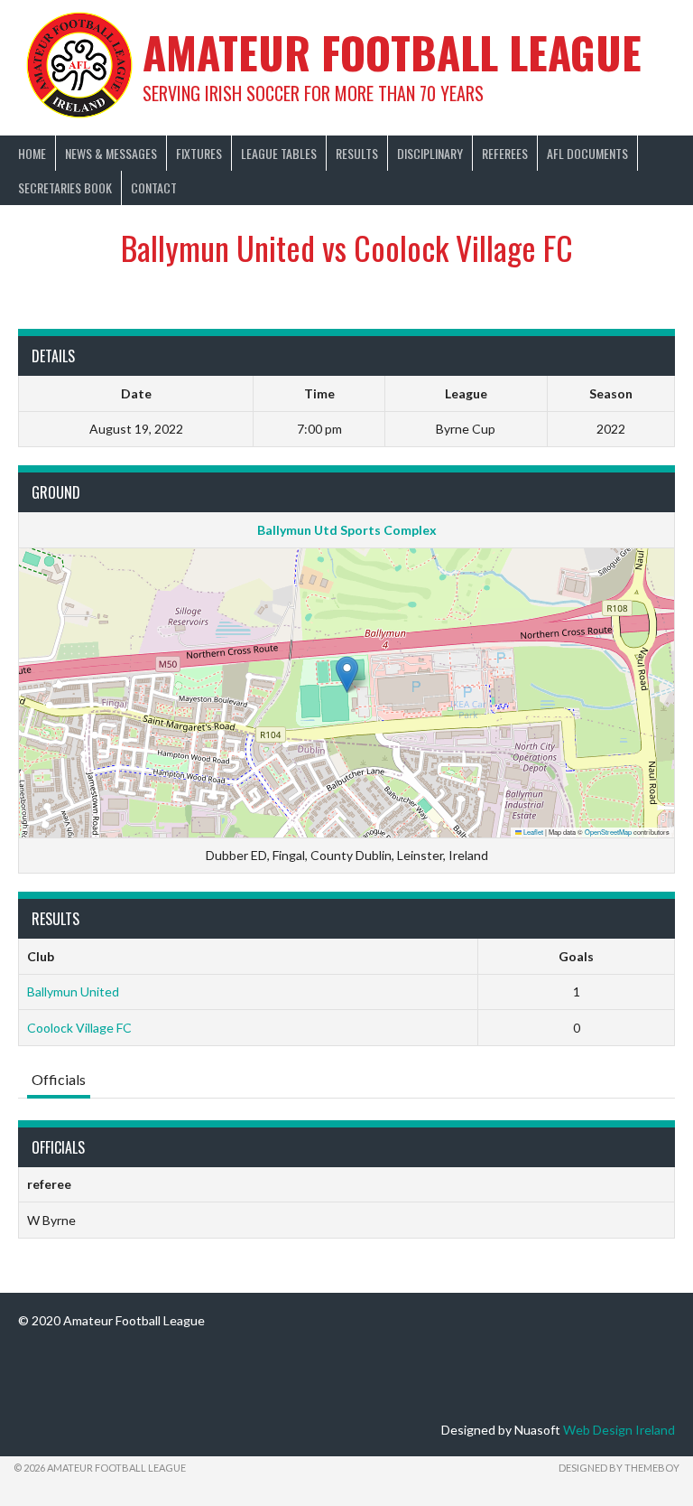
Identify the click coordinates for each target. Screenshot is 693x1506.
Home (32, 153)
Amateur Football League (392, 52)
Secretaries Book (65, 187)
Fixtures (199, 153)
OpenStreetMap (608, 832)
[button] (347, 674)
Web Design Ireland (619, 1429)
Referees (505, 153)
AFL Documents (587, 153)
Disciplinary (430, 153)
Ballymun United (73, 991)
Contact (154, 187)
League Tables (279, 153)
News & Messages (111, 153)
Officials (59, 1079)
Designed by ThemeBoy (619, 1467)
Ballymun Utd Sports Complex (347, 530)
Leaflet (532, 832)
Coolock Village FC (79, 1027)
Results (357, 153)
